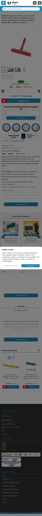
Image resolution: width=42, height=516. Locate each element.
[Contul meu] (34, 3)
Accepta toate (30, 265)
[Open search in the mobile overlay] (21, 9)
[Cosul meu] (39, 3)
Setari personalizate (11, 265)
